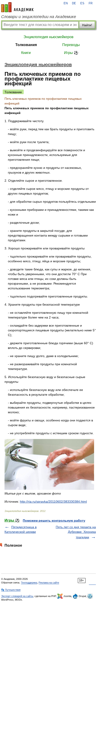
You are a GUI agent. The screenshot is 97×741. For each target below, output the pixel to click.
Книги (26, 53)
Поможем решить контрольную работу (54, 520)
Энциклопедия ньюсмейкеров (48, 37)
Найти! (87, 25)
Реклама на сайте (49, 582)
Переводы (71, 45)
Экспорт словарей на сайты (17, 596)
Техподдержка (29, 582)
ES (82, 3)
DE (74, 3)
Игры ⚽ (71, 53)
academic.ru (17, 7)
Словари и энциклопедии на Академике (38, 16)
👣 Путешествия (11, 589)
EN (66, 3)
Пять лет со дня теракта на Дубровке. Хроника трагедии (76, 532)
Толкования (26, 45)
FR (90, 3)
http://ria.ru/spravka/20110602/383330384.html (53, 501)
